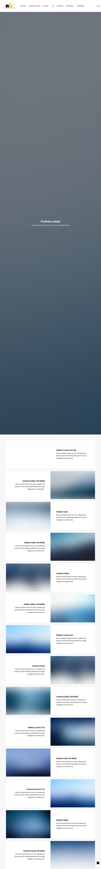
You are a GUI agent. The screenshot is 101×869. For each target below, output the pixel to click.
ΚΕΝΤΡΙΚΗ (23, 6)
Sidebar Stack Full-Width (66, 758)
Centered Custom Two (35, 789)
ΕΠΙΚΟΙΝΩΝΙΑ (80, 6)
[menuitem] (23, 6)
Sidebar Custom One (64, 635)
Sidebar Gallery (62, 820)
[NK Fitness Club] (9, 6)
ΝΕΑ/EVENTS (60, 6)
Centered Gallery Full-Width (33, 481)
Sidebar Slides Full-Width (34, 543)
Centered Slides (62, 573)
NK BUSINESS (69, 6)
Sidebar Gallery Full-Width (34, 604)
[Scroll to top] (98, 863)
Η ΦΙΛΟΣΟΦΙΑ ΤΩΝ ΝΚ (34, 6)
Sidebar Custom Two (36, 727)
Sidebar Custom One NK (66, 450)
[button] (97, 6)
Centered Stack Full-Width (34, 851)
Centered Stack (38, 666)
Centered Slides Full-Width (67, 697)
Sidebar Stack (62, 512)
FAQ (53, 6)
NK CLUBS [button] (45, 6)
